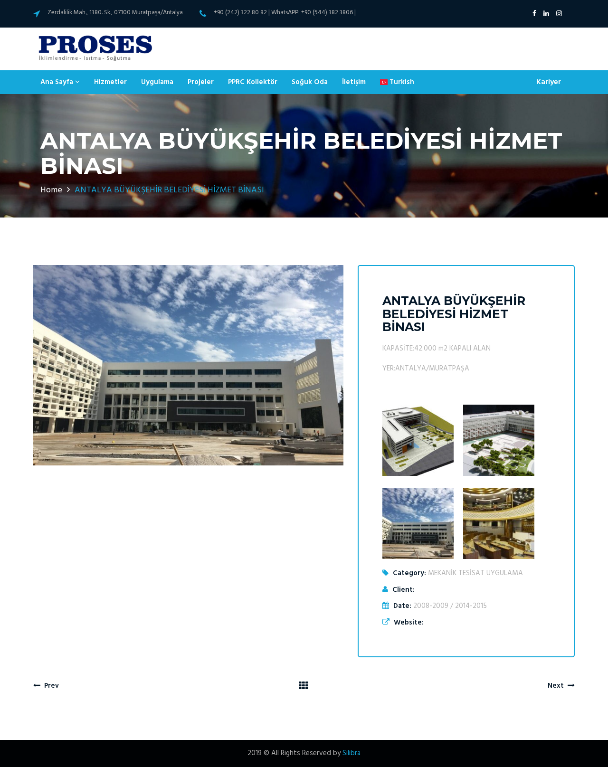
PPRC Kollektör (252, 82)
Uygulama (157, 82)
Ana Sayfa (57, 82)
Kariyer (548, 82)
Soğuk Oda (310, 82)
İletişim (354, 82)
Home (51, 190)
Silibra (351, 753)
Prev (49, 685)
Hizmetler (110, 82)
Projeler (201, 82)
